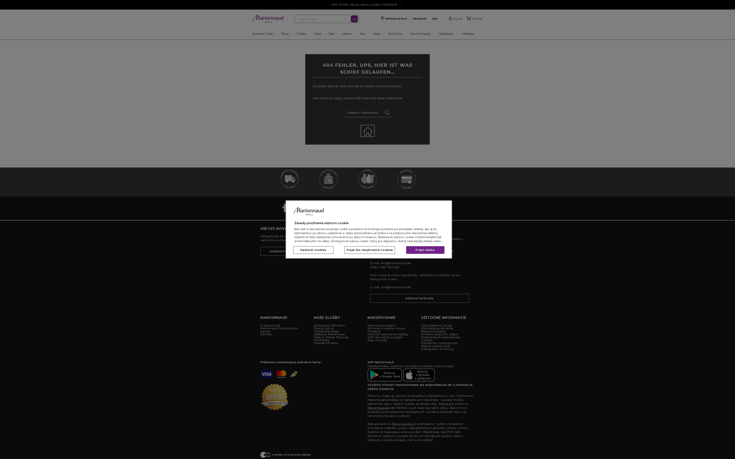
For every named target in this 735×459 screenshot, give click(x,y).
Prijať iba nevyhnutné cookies (370, 250)
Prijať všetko (425, 250)
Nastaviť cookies (313, 250)
